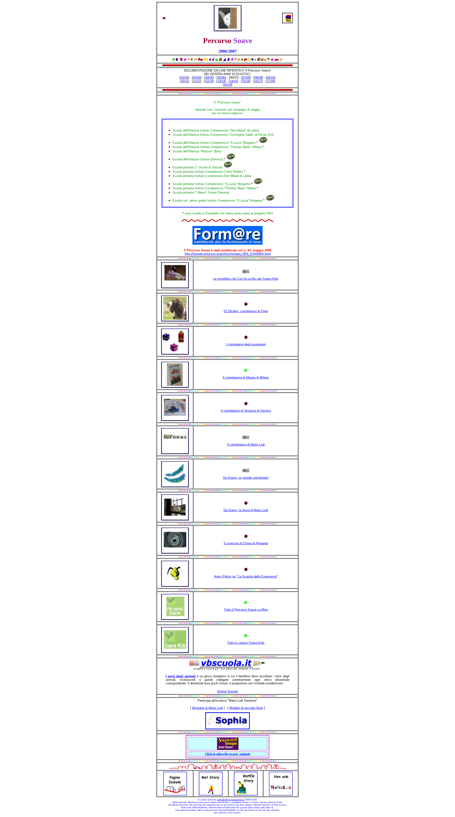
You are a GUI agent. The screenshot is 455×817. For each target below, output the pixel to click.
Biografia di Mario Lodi (207, 708)
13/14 (221, 81)
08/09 (258, 77)
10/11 (184, 81)
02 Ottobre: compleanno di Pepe (246, 311)
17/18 (270, 81)
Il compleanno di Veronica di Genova (246, 410)
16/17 (258, 81)
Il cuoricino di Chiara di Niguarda (246, 543)
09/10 (270, 77)
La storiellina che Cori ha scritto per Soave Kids (245, 278)
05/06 (221, 77)
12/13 (209, 81)
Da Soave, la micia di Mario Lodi (245, 510)
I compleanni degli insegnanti (246, 344)
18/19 (227, 84)
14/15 (233, 81)
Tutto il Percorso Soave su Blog (246, 609)
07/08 (246, 77)
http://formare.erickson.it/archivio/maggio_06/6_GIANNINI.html (228, 254)
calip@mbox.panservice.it (231, 799)
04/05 (209, 77)
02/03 (184, 77)
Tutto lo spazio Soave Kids (245, 643)
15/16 (246, 81)
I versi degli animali (181, 676)
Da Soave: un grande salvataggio (245, 477)
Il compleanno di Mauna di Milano (246, 377)
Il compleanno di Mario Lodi (246, 444)
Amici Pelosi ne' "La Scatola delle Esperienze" (246, 576)
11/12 (196, 81)
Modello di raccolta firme (246, 708)
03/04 (196, 77)
